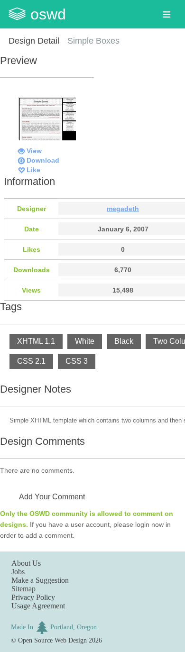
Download (43, 160)
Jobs (18, 572)
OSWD (48, 14)
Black (123, 341)
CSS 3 (76, 361)
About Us (26, 563)
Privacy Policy (33, 597)
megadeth (123, 208)
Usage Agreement (38, 606)
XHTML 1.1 (36, 341)
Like (33, 170)
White (84, 341)
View (34, 151)
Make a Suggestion (40, 580)
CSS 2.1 (31, 361)
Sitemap (23, 589)
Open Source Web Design (52, 640)
